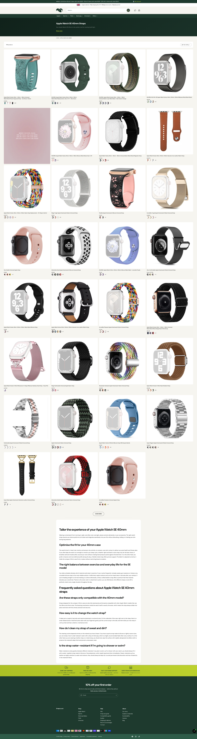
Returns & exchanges (106, 722)
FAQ (101, 711)
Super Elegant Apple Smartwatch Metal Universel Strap (160, 443)
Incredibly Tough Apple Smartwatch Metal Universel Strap (161, 213)
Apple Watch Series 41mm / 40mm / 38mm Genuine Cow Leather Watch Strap (165, 155)
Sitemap (100, 736)
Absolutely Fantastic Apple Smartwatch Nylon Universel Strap (114, 385)
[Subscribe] (116, 695)
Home (57, 38)
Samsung (78, 16)
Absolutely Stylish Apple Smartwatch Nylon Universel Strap (65, 500)
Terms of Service (74, 736)
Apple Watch (81, 711)
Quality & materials (127, 714)
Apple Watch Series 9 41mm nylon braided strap (158, 385)
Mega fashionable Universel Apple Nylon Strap (62, 385)
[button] (59, 16)
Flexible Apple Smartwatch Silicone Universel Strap (111, 213)
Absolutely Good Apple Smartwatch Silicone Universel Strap (66, 270)
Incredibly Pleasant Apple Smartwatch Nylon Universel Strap (114, 327)
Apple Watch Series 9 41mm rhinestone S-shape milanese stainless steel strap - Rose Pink (26, 385)
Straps (61, 736)
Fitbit (71, 16)
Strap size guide (104, 714)
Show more (59, 31)
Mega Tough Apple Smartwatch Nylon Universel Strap (64, 213)
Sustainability (126, 716)
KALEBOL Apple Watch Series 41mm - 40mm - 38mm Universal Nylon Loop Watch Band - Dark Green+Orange (112, 98)
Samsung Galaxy (82, 716)
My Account (138, 1)
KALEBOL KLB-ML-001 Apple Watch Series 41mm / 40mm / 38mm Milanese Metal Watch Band (169, 97)
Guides (102, 718)
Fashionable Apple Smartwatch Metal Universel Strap (17, 443)
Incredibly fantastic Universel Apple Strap (109, 500)
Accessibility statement (92, 736)
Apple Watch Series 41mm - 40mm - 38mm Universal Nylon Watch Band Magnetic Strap (120, 155)
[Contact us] (135, 10)
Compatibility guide (105, 716)
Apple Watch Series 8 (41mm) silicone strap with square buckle (114, 443)
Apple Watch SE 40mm (65, 38)
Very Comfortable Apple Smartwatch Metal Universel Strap (161, 270)
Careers (124, 718)
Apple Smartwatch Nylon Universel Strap (61, 443)
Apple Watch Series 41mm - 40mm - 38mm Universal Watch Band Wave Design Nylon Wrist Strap (159, 328)
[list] (98, 5)
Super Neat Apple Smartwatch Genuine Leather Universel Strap (19, 500)
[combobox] (98, 10)
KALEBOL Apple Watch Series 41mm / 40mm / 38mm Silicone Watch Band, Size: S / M (71, 155)
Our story (125, 711)
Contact (102, 725)
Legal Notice (82, 736)
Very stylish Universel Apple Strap (12, 270)
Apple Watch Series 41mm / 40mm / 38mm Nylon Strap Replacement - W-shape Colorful (25, 213)
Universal (87, 16)
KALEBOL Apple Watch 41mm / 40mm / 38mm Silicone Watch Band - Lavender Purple (119, 270)
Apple (58, 16)
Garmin (65, 16)
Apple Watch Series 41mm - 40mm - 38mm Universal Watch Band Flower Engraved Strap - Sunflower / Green (17, 98)
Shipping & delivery (105, 720)
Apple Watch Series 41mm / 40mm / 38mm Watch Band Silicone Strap (20, 327)
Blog (123, 720)
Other (94, 16)
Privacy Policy (67, 736)
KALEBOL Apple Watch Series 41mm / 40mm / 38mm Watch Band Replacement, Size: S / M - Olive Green (64, 98)
